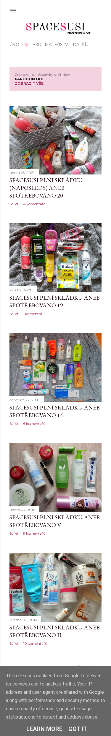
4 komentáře (34, 204)
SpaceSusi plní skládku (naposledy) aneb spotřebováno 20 (46, 187)
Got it (77, 728)
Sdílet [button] (14, 204)
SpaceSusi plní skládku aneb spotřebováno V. (54, 521)
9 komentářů (34, 533)
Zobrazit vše (29, 83)
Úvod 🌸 (19, 44)
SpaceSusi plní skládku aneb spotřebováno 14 (54, 411)
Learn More (44, 728)
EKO (36, 44)
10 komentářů (35, 643)
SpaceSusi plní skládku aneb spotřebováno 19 (54, 301)
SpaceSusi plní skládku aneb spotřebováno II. (54, 631)
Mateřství (57, 44)
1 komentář (32, 313)
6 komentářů (34, 423)
